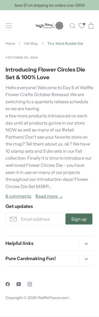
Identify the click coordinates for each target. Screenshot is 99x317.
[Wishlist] (81, 26)
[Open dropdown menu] (86, 243)
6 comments (18, 196)
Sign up (79, 219)
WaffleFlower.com (53, 297)
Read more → (49, 196)
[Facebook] (7, 284)
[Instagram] (29, 284)
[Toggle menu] (9, 25)
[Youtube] (18, 284)
